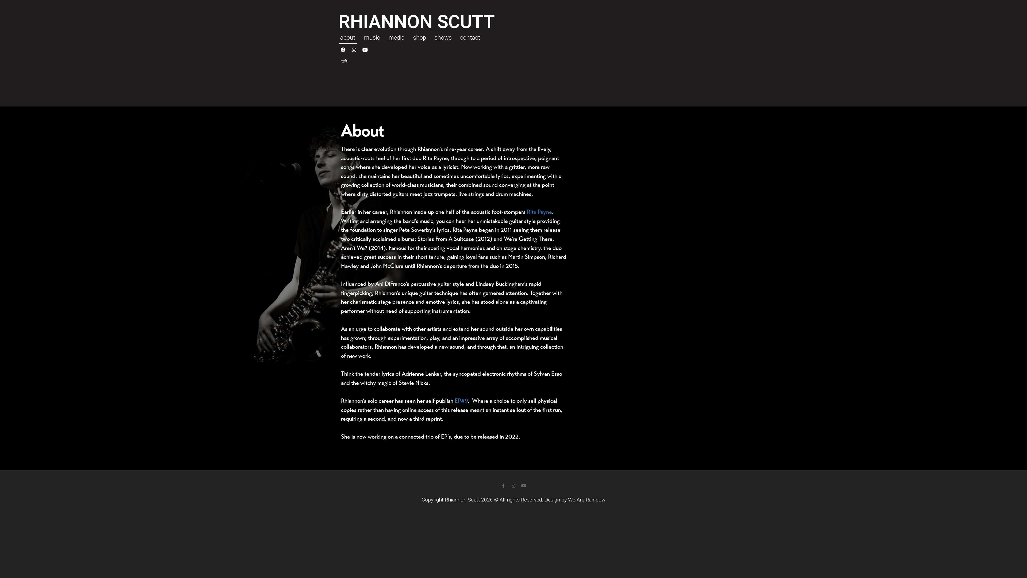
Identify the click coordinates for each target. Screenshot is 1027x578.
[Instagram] (354, 50)
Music (372, 37)
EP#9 (461, 401)
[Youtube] (365, 50)
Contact (470, 37)
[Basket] (344, 61)
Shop (419, 37)
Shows (443, 37)
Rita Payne (539, 212)
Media (397, 37)
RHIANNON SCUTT (416, 22)
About (347, 37)
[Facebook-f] (503, 486)
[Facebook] (343, 50)
